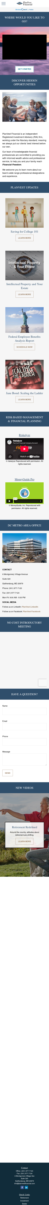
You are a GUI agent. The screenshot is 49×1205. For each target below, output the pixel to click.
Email (4, 721)
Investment (24, 1201)
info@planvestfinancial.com (24, 1183)
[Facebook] (22, 1187)
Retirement (24, 1198)
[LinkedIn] (26, 1187)
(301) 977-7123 (27, 1171)
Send (7, 773)
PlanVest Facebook (31, 611)
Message (6, 751)
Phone (5, 736)
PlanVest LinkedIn (30, 606)
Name (4, 705)
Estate (24, 1203)
